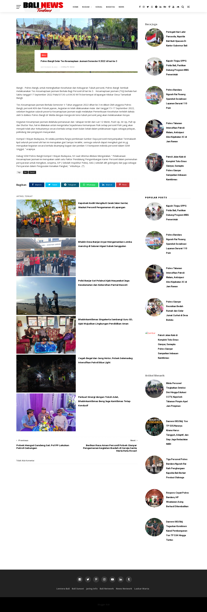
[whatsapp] (152, 7)
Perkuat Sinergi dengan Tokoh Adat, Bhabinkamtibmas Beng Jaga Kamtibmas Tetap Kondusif (104, 401)
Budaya (110, 7)
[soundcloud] (178, 7)
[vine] (169, 7)
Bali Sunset (78, 588)
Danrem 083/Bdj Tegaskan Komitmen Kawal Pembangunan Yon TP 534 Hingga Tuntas (176, 530)
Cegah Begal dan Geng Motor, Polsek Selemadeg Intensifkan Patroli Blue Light (105, 360)
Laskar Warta (141, 588)
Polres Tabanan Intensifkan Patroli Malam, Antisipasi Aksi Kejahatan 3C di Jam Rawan (176, 132)
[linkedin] (160, 7)
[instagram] (144, 7)
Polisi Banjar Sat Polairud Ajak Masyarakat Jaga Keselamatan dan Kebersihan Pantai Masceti (103, 282)
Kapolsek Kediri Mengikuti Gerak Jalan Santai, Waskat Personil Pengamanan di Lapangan (103, 205)
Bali (44, 55)
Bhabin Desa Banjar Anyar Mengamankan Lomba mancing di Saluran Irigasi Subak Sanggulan (105, 244)
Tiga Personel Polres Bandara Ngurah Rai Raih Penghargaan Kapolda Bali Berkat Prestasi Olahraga (176, 468)
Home (75, 7)
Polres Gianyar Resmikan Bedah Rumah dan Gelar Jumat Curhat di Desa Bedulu (177, 310)
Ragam (85, 7)
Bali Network (107, 588)
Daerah (32, 172)
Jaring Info (92, 588)
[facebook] (139, 7)
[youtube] (173, 7)
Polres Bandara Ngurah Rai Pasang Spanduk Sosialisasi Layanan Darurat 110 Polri (176, 98)
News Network (124, 588)
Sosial (98, 7)
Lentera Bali (63, 588)
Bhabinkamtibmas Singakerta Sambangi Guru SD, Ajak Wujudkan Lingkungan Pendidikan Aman (105, 321)
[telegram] (156, 7)
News (121, 7)
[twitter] (148, 7)
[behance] (165, 7)
